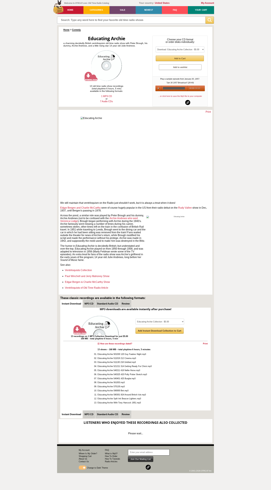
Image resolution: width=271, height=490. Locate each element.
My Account (207, 3)
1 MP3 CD (106, 96)
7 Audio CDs (106, 101)
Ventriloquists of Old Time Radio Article (86, 287)
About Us (83, 459)
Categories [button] (96, 10)
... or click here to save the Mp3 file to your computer (180, 96)
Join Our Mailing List (140, 459)
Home (70, 10)
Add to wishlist (180, 67)
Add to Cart (180, 58)
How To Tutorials (112, 459)
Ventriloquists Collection (78, 270)
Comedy (76, 29)
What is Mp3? (111, 453)
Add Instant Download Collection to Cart (159, 330)
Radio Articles (111, 461)
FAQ (175, 10)
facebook (172, 102)
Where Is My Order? (88, 453)
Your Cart (201, 10)
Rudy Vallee (185, 207)
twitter (180, 102)
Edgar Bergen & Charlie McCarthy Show (87, 282)
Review (126, 303)
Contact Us (84, 461)
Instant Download (71, 303)
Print (208, 111)
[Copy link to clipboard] (187, 102)
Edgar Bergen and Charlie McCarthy (80, 207)
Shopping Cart (85, 456)
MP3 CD (89, 303)
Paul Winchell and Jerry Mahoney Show (87, 276)
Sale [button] (122, 10)
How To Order (111, 456)
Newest (148, 10)
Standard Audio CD (107, 303)
